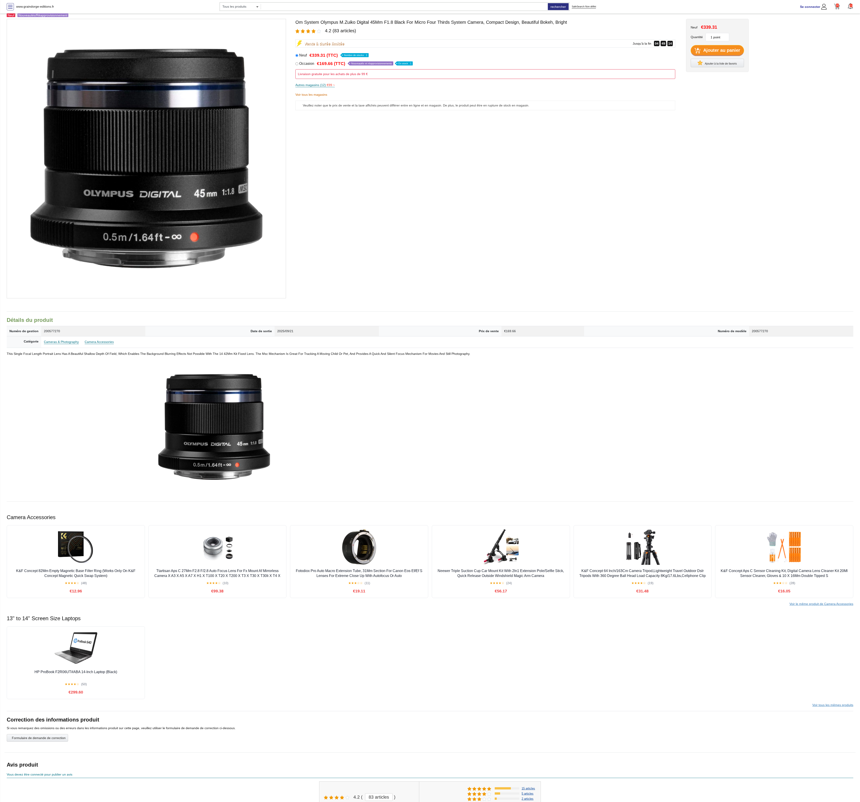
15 (528, 788)
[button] (850, 6)
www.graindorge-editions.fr (35, 6)
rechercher (558, 7)
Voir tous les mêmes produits (832, 705)
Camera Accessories (99, 342)
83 (379, 797)
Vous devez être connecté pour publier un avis (39, 774)
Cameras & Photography (61, 342)
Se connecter (810, 7)
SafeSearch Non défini (584, 6)
